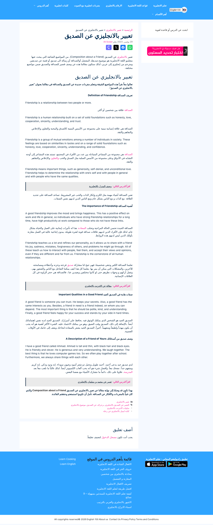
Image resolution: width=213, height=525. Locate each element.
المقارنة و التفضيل (122, 478)
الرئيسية (128, 29)
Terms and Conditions (147, 519)
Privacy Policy (128, 519)
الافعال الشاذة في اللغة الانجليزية (115, 464)
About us (103, 519)
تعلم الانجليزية (159, 5)
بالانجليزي (122, 56)
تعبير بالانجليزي (113, 29)
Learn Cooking (67, 459)
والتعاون (55, 158)
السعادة (82, 228)
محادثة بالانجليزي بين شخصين (116, 473)
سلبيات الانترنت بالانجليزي (118, 408)
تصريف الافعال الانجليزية (119, 483)
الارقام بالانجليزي (114, 5)
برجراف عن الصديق (95, 405)
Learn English (68, 464)
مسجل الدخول (109, 437)
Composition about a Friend (49, 390)
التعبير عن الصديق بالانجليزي (117, 405)
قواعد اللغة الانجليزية (138, 5)
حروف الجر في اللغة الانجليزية (116, 469)
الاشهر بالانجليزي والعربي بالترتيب (114, 502)
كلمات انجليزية (61, 5)
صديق (70, 265)
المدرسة (128, 372)
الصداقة (128, 110)
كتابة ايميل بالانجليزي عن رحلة (116, 411)
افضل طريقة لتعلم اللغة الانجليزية (114, 488)
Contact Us (115, 519)
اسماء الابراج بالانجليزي (120, 507)
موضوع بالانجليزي (78, 405)
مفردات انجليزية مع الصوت (87, 5)
